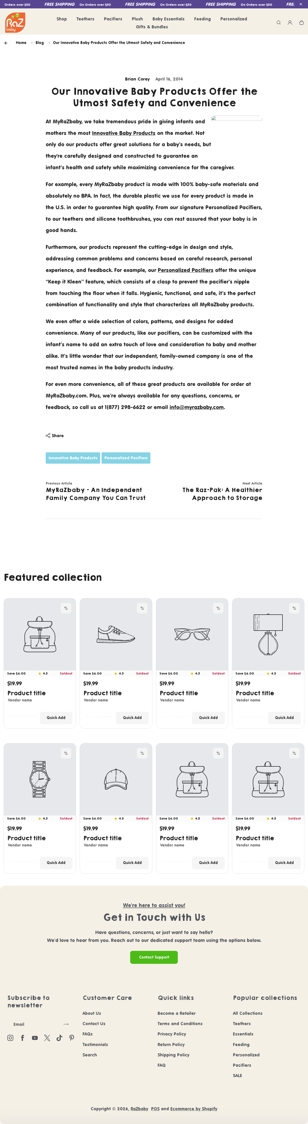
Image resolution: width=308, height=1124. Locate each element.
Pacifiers (113, 18)
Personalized (233, 18)
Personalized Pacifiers (185, 270)
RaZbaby (139, 1108)
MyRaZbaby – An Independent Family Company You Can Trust (96, 494)
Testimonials (95, 1044)
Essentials (243, 1033)
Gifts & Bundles (152, 26)
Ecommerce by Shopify (193, 1108)
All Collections (248, 1013)
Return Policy (171, 1044)
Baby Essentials (169, 18)
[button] (300, 4)
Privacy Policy (172, 1033)
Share (58, 435)
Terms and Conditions (180, 1023)
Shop (62, 18)
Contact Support (154, 957)
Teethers (85, 18)
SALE (237, 1075)
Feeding (202, 18)
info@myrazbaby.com (197, 407)
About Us (92, 1013)
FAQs (88, 1033)
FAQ (162, 1065)
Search (90, 1054)
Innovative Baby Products (123, 133)
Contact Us (94, 1023)
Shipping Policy (173, 1054)
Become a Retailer (177, 1013)
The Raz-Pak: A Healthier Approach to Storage (222, 494)
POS (155, 1108)
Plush (137, 18)
